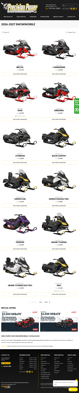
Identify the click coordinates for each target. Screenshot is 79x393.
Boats (42, 367)
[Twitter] (76, 9)
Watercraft (43, 365)
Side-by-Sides (43, 361)
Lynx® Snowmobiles (45, 376)
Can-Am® (43, 370)
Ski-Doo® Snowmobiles (45, 374)
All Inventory (43, 357)
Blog (68, 359)
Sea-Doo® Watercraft (45, 372)
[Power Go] (15, 387)
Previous (33, 302)
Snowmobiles (43, 368)
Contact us (4, 346)
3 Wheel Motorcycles (45, 363)
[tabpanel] (28, 363)
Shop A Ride (10, 384)
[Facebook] (71, 9)
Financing (33, 16)
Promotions (45, 16)
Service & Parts (58, 16)
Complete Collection (45, 378)
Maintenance (70, 367)
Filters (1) (6, 32)
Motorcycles (56, 365)
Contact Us (71, 16)
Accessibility (70, 370)
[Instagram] (74, 9)
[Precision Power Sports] (19, 7)
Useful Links (72, 355)
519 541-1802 (54, 8)
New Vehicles (8, 16)
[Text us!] (73, 390)
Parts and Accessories (72, 368)
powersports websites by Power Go (21, 382)
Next (46, 302)
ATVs (42, 359)
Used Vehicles (21, 16)
